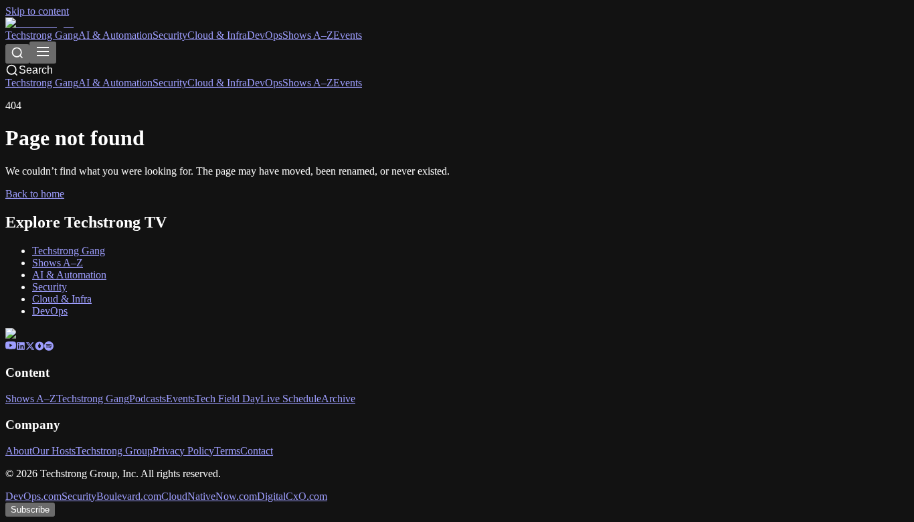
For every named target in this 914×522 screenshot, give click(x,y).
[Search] (17, 54)
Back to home (34, 193)
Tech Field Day (227, 398)
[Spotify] (49, 347)
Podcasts (147, 398)
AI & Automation (115, 35)
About (18, 450)
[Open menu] (42, 52)
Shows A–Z (307, 35)
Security (170, 35)
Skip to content (37, 11)
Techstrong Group (114, 450)
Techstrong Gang (41, 35)
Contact (256, 450)
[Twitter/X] (30, 347)
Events (347, 35)
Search (36, 70)
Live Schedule (290, 398)
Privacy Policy (183, 450)
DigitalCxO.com (292, 496)
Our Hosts (54, 450)
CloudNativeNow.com (209, 496)
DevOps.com (33, 496)
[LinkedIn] (20, 347)
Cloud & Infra (217, 35)
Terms (227, 450)
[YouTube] (10, 347)
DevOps (264, 35)
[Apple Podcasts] (39, 347)
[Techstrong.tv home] (39, 23)
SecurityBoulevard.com (111, 496)
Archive (338, 398)
